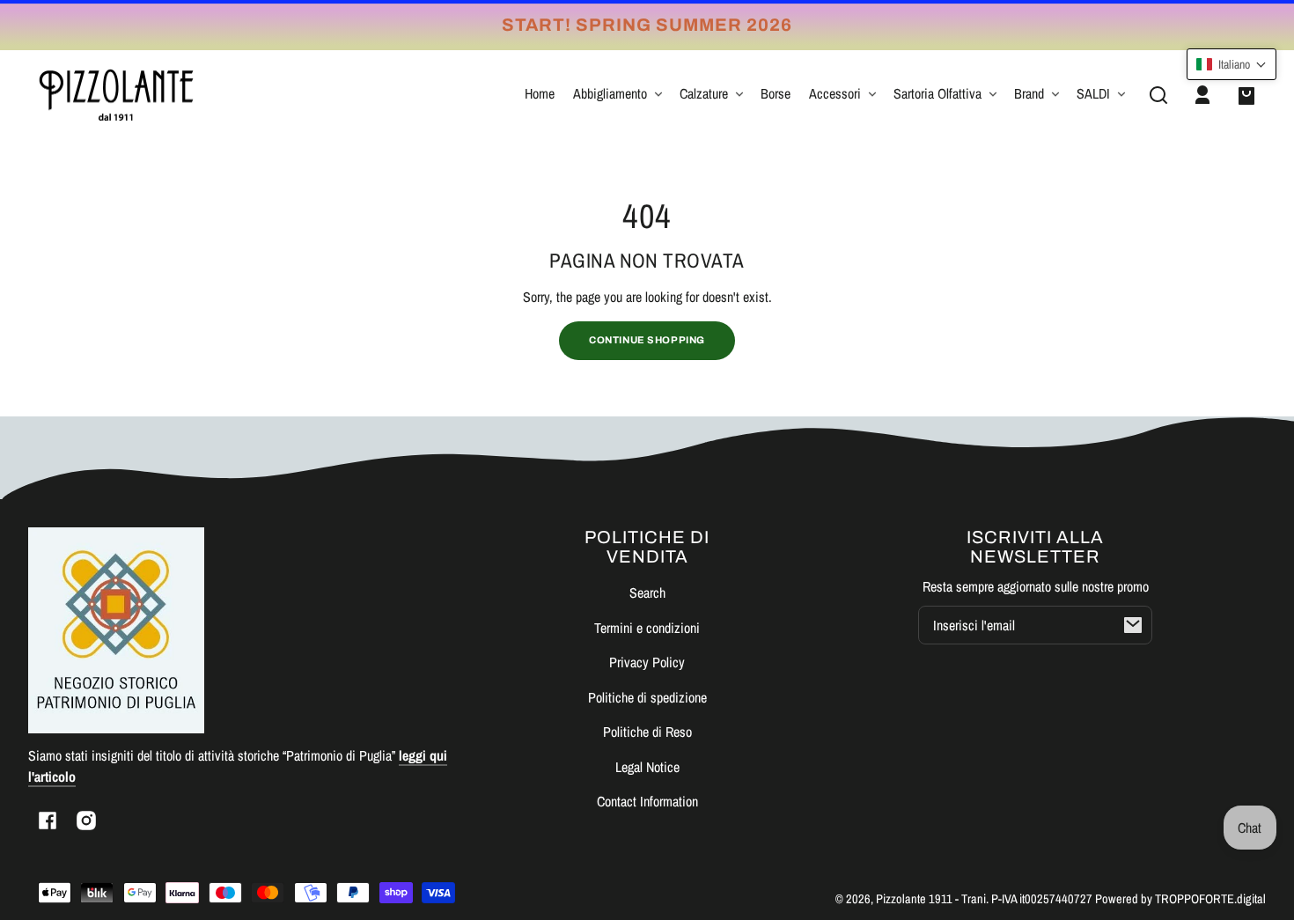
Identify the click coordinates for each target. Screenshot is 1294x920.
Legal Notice (647, 766)
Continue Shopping (647, 340)
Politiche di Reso (647, 731)
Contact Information (647, 801)
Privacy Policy (647, 662)
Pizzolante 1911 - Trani (931, 898)
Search (647, 592)
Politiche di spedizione (647, 697)
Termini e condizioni (647, 627)
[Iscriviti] (1133, 625)
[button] (1158, 95)
